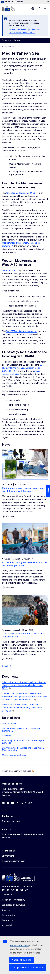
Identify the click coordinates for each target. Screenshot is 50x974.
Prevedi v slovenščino (18, 30)
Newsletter (29, 803)
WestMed (6, 735)
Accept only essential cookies (27, 967)
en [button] (33, 8)
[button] (18, 771)
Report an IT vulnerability (13, 899)
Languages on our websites (15, 905)
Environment (8, 856)
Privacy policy (8, 915)
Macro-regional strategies (14, 755)
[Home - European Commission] (8, 8)
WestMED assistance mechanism (21, 331)
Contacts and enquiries (12, 821)
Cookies (6, 910)
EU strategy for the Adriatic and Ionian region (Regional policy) (23, 749)
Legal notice (7, 920)
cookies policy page (19, 945)
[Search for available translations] (20, 270)
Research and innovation (13, 861)
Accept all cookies (21, 960)
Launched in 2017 (10, 270)
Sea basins (9, 46)
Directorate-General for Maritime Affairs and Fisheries (22, 836)
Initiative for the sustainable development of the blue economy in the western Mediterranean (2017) (24, 685)
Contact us (7, 894)
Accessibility (8, 925)
